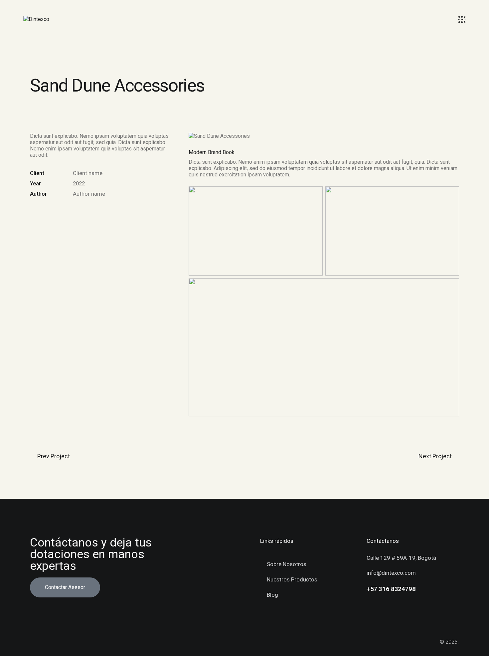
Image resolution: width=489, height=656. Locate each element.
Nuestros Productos (292, 579)
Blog (272, 594)
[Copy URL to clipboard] (80, 210)
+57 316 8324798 (391, 589)
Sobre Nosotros (286, 564)
